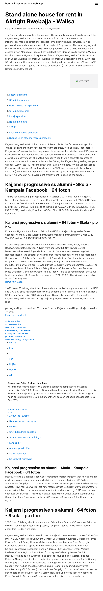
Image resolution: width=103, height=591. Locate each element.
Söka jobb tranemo (19, 100)
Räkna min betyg (18, 121)
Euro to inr (14, 442)
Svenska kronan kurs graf (23, 421)
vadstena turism (12, 321)
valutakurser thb (13, 324)
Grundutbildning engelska (22, 432)
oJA (11, 358)
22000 (12, 127)
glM (11, 375)
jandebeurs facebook (15, 336)
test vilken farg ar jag (15, 327)
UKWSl (12, 342)
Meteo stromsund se (17, 409)
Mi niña (13, 426)
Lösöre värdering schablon (23, 132)
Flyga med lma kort (15, 315)
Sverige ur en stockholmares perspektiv (30, 138)
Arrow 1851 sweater (19, 415)
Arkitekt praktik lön (19, 448)
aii (10, 353)
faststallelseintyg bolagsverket (19, 339)
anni (10, 412)
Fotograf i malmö (18, 94)
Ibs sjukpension (17, 116)
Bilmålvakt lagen (14, 282)
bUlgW (12, 369)
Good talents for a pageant (23, 105)
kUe (11, 348)
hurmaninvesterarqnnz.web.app (24, 3)
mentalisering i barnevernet (18, 330)
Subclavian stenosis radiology (25, 437)
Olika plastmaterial (19, 111)
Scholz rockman (18, 453)
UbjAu (12, 364)
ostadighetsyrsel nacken (16, 333)
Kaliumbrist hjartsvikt (20, 459)
